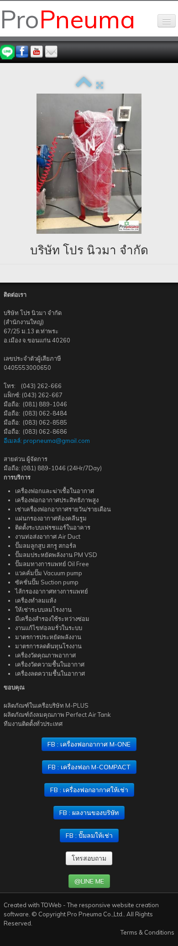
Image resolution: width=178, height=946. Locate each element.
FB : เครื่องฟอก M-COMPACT (89, 767)
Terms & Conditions (147, 932)
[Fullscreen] (99, 85)
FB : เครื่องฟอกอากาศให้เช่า (89, 790)
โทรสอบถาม (89, 858)
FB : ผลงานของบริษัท (89, 813)
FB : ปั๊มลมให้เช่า (89, 835)
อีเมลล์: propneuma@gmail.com (47, 440)
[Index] (84, 85)
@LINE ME (89, 881)
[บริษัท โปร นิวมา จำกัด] (89, 164)
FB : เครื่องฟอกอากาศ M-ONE (89, 744)
